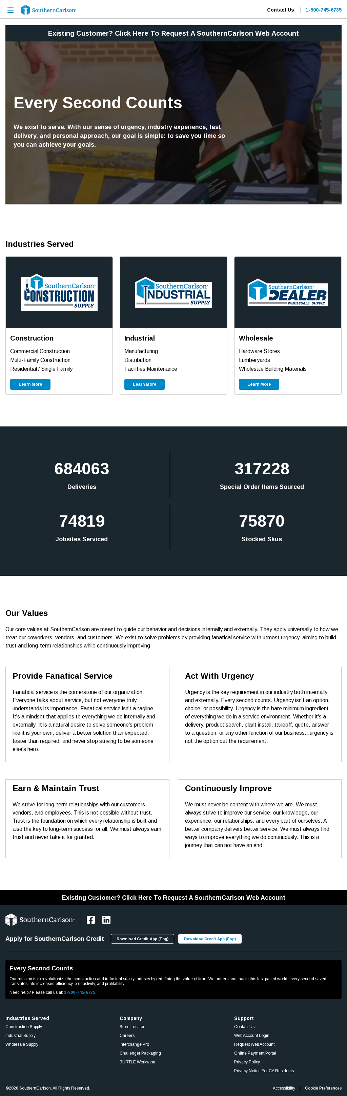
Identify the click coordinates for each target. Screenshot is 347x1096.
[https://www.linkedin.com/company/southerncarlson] (106, 920)
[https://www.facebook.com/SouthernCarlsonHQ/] (91, 920)
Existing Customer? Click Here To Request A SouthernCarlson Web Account (173, 33)
